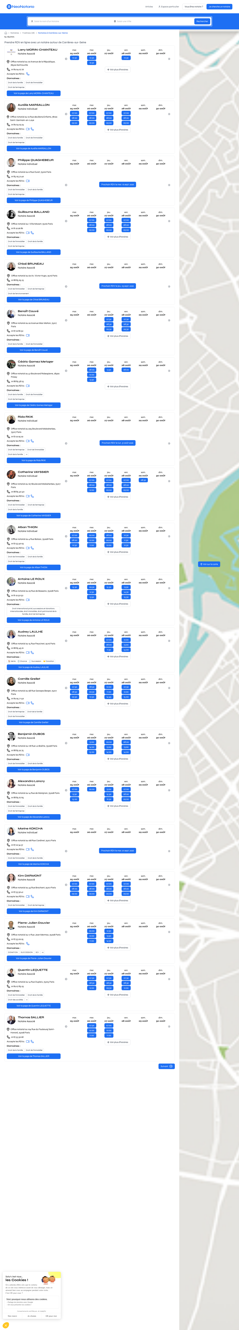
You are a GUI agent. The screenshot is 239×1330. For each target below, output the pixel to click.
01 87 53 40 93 (17, 543)
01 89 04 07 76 (17, 69)
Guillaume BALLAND (34, 212)
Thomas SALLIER (31, 1017)
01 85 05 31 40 (17, 176)
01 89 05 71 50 (17, 698)
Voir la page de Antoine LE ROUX (34, 620)
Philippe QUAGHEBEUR (36, 160)
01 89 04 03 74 (17, 124)
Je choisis (32, 1316)
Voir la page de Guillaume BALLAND (33, 252)
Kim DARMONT (29, 875)
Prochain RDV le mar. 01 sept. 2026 (117, 850)
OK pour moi (51, 1316)
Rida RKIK (25, 417)
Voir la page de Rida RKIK (34, 460)
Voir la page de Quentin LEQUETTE (34, 1005)
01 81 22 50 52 (17, 595)
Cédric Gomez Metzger (35, 361)
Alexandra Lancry (31, 781)
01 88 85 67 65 (17, 797)
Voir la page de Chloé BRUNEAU (33, 299)
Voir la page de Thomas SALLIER (33, 1056)
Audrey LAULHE (30, 631)
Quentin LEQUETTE (33, 970)
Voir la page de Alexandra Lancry (34, 817)
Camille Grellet (29, 679)
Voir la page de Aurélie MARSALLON (33, 148)
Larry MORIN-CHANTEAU (37, 49)
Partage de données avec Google (20, 1302)
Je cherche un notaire (219, 6)
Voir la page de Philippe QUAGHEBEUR (34, 200)
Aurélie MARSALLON (34, 105)
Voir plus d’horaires (119, 69)
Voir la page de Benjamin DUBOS (34, 769)
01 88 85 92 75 (17, 750)
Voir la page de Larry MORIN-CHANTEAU (34, 93)
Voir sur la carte (210, 564)
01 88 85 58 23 (17, 381)
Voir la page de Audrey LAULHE (33, 667)
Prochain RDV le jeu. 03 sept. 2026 (118, 286)
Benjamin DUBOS (31, 734)
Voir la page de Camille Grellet (33, 722)
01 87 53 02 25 (17, 939)
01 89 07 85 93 (17, 986)
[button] (5, 1325)
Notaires (15, 33)
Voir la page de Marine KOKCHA (33, 864)
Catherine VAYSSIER (33, 472)
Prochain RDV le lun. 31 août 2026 (117, 443)
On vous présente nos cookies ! (19, 1305)
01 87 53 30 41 (17, 892)
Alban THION (27, 527)
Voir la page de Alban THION (33, 567)
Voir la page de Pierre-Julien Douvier (33, 958)
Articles (149, 6)
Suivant (164, 1066)
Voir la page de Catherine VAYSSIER (33, 515)
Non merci (12, 1316)
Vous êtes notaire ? (194, 6)
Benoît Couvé (28, 311)
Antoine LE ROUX (31, 579)
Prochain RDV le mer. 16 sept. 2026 (117, 184)
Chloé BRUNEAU (31, 263)
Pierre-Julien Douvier (34, 923)
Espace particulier (170, 6)
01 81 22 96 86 (17, 228)
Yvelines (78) (28, 33)
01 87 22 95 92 (17, 436)
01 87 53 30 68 (17, 1037)
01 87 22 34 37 (17, 845)
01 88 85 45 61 (17, 648)
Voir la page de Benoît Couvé (34, 350)
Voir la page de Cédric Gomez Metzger (33, 405)
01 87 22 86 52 (17, 331)
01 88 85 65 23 (17, 280)
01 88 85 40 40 (17, 491)
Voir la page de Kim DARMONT (34, 911)
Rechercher (202, 21)
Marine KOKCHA (30, 828)
